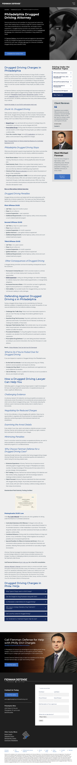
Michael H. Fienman (62, 176)
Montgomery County (10, 738)
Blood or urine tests (21, 171)
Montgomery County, (32, 94)
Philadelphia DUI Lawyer (16, 9)
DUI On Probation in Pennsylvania (59, 86)
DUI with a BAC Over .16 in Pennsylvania (61, 77)
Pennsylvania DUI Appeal (61, 90)
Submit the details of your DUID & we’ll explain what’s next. (21, 104)
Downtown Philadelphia (11, 740)
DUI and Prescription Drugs (61, 81)
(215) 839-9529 (11, 664)
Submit (41, 720)
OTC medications (30, 134)
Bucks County (22, 94)
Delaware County (14, 96)
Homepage (7, 9)
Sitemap (70, 750)
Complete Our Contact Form (15, 53)
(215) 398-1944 (24, 42)
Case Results (54, 751)
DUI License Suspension (60, 72)
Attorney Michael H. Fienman (13, 566)
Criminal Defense (6, 751)
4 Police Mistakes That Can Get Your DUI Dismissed (22, 347)
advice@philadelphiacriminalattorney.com (16, 699)
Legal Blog (46, 751)
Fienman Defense (11, 38)
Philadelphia (14, 94)
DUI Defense (17, 751)
